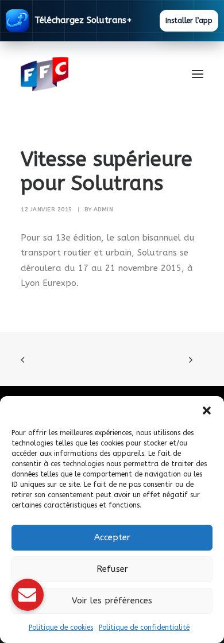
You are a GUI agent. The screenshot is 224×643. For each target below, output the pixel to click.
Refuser (112, 569)
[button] (207, 410)
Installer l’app (189, 21)
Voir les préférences (112, 600)
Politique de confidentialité (144, 627)
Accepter (112, 537)
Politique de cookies (61, 627)
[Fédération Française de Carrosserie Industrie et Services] (86, 74)
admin (104, 209)
